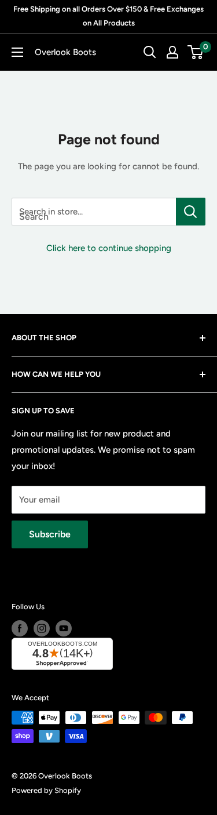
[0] (196, 52)
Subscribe (50, 534)
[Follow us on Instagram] (42, 628)
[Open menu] (17, 52)
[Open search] (150, 52)
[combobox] (94, 211)
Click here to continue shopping (108, 248)
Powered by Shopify (46, 790)
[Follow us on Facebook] (20, 628)
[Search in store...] (190, 211)
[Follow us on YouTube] (64, 628)
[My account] (172, 52)
